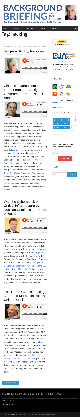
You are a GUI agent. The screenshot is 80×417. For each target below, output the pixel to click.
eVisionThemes (50, 415)
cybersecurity (16, 47)
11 (61, 124)
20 (68, 127)
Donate (55, 28)
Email (54, 150)
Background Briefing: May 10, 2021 (25, 51)
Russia (44, 47)
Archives (30, 28)
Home (5, 28)
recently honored (58, 64)
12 (65, 124)
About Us (17, 28)
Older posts (9, 382)
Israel (30, 47)
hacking (25, 47)
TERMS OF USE (8, 405)
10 (58, 124)
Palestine (37, 47)
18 (61, 127)
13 (68, 124)
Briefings (6, 47)
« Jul (53, 137)
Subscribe (65, 158)
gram (20, 55)
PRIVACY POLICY (9, 400)
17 (58, 127)
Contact (43, 28)
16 (54, 127)
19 (65, 127)
